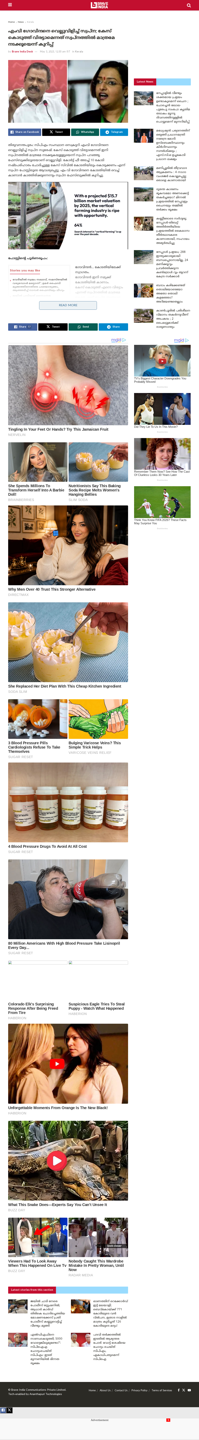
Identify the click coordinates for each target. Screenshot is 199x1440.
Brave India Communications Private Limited (38, 1390)
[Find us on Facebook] (179, 1390)
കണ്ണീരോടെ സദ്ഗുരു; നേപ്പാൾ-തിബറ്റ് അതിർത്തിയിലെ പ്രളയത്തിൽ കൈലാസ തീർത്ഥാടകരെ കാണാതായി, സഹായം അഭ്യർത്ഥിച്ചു (172, 231)
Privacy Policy (140, 1390)
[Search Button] (189, 5)
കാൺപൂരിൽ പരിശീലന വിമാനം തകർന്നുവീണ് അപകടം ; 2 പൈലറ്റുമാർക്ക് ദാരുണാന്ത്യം (173, 319)
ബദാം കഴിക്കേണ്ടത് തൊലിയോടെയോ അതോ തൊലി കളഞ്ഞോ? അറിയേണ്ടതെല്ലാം (170, 294)
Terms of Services (162, 1390)
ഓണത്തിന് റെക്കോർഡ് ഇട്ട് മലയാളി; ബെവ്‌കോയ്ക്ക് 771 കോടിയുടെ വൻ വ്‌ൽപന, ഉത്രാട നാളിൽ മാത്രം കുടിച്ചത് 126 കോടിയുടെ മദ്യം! (110, 1314)
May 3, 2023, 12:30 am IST (55, 51)
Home (11, 22)
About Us (105, 1390)
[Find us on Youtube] (189, 1390)
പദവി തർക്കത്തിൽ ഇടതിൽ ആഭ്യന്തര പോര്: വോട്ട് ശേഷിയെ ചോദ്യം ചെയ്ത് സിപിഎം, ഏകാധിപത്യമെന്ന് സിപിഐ (109, 1347)
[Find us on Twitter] (183, 1390)
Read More (68, 305)
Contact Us (121, 1390)
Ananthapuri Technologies (46, 1394)
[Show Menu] (10, 5)
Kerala (30, 22)
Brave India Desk (22, 51)
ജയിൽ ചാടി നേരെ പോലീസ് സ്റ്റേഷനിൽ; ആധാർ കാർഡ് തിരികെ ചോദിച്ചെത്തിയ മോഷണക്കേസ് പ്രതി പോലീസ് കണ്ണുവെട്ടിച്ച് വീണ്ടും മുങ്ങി (48, 1314)
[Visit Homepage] (99, 5)
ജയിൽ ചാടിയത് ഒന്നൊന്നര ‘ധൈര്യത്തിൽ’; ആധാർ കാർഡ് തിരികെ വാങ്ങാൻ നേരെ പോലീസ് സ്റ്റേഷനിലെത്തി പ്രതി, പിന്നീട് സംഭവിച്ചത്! (36, 303)
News (21, 22)
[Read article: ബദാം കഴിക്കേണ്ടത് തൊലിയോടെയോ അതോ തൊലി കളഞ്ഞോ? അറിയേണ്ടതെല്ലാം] (143, 290)
